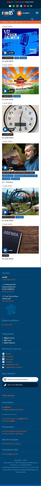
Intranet (9, 421)
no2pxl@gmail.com (11, 454)
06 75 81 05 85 (7, 301)
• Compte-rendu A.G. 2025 (15, 419)
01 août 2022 (7, 61)
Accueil (5, 22)
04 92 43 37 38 (8, 292)
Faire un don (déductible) (15, 385)
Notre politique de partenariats (15, 431)
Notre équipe (8, 395)
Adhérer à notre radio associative (17, 379)
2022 (11, 22)
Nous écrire (8, 325)
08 (16, 22)
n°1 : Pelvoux (7, 182)
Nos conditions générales (13, 434)
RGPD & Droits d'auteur (12, 444)
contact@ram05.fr (9, 280)
